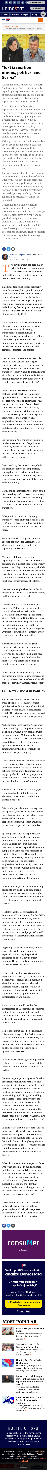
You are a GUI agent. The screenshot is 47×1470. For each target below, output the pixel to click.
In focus (4, 14)
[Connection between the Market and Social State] (8, 1347)
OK (23, 1465)
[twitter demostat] (14, 2)
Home (6, 26)
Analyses (25, 14)
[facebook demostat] (6, 2)
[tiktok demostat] (22, 2)
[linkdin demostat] (27, 2)
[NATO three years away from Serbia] (8, 1331)
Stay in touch (36, 3)
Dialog (34, 14)
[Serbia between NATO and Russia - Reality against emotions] (8, 1400)
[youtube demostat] (10, 2)
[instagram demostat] (18, 2)
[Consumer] (23, 1244)
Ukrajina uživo (37, 8)
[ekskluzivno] (23, 1288)
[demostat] (19, 8)
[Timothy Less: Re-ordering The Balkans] (8, 1362)
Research (14, 14)
